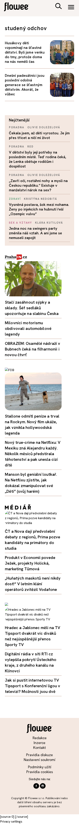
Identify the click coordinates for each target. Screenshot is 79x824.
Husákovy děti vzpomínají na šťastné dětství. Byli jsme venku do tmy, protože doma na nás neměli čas (25, 52)
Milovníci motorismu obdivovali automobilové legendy (28, 328)
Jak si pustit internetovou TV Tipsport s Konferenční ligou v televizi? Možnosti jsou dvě (32, 686)
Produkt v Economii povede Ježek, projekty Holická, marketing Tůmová (30, 563)
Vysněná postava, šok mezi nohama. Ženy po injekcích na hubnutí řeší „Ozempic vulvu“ (39, 209)
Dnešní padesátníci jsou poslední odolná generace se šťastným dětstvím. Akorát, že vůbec (24, 84)
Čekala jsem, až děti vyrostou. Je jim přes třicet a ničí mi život (39, 135)
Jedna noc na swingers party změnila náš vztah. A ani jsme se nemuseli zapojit (35, 233)
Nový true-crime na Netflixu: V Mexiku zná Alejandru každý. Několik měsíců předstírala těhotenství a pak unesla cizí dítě (32, 454)
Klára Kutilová (49, 222)
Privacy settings (11, 821)
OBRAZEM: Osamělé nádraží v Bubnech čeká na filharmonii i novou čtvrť (32, 349)
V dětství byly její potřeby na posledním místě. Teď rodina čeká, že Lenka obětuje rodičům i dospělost (37, 159)
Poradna (16, 127)
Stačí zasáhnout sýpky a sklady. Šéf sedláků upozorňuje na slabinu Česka (32, 308)
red (30, 146)
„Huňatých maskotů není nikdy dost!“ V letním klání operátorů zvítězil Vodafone (33, 584)
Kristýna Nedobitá (40, 199)
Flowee (19, 7)
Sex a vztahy (20, 222)
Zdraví (15, 199)
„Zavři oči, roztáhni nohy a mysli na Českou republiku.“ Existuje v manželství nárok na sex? (38, 185)
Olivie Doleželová (43, 127)
